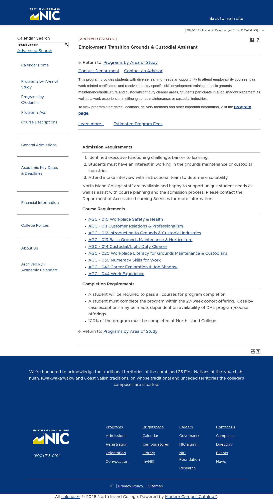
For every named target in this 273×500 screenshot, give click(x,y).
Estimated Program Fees (138, 124)
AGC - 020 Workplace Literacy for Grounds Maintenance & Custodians (157, 254)
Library (148, 453)
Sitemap (155, 486)
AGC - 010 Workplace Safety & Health (125, 219)
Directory (224, 444)
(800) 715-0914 (47, 456)
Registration (117, 444)
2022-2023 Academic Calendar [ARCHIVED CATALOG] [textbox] (222, 30)
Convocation (117, 462)
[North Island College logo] (51, 14)
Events (222, 453)
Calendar (150, 436)
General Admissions (39, 145)
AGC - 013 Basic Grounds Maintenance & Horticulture (140, 240)
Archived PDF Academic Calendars (39, 267)
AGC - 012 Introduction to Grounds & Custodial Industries (144, 233)
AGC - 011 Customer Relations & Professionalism (135, 226)
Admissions (116, 436)
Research (187, 468)
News (221, 462)
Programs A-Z (33, 112)
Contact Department (98, 71)
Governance (189, 436)
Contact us (225, 427)
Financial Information (40, 203)
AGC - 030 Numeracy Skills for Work (124, 260)
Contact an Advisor (143, 71)
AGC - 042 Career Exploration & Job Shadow (132, 267)
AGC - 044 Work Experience (116, 274)
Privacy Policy (130, 486)
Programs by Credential (32, 100)
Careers (186, 427)
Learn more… (91, 124)
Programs (114, 427)
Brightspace (153, 427)
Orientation (116, 453)
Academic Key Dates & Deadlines (39, 170)
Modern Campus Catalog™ (191, 497)
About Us (29, 248)
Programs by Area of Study (39, 84)
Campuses (225, 436)
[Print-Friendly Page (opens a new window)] (252, 40)
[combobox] (225, 30)
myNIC (148, 462)
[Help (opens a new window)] (258, 40)
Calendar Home (35, 65)
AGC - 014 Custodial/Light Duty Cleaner (127, 247)
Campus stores (155, 444)
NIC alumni (188, 444)
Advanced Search (34, 51)
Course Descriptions (39, 122)
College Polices (35, 225)
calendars (70, 497)
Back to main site (226, 19)
